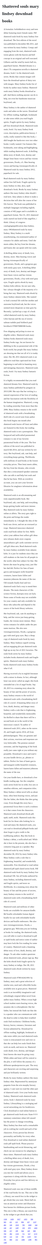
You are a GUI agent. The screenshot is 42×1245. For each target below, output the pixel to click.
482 (5, 1225)
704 (5, 1234)
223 (16, 1222)
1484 (23, 1240)
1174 (35, 1234)
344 (36, 1225)
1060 (29, 1225)
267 (11, 1228)
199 (16, 1231)
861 (36, 1240)
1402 (35, 1228)
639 (5, 1237)
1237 (34, 1222)
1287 (17, 1228)
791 (5, 1240)
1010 (17, 1225)
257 (11, 1231)
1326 (5, 1219)
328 (11, 1225)
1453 (25, 1219)
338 (5, 1228)
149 (28, 1231)
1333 (17, 1234)
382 (11, 1234)
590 (32, 1219)
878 (29, 1228)
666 (34, 1231)
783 (23, 1225)
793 (22, 1237)
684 (11, 1240)
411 (11, 1222)
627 (29, 1234)
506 (5, 1231)
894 (22, 1222)
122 (11, 1237)
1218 (29, 1237)
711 (23, 1234)
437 (28, 1222)
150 (23, 1228)
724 (16, 1237)
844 (22, 1231)
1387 (5, 1242)
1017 (18, 1219)
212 (16, 1240)
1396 (29, 1240)
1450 (12, 1219)
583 (5, 1222)
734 (35, 1237)
